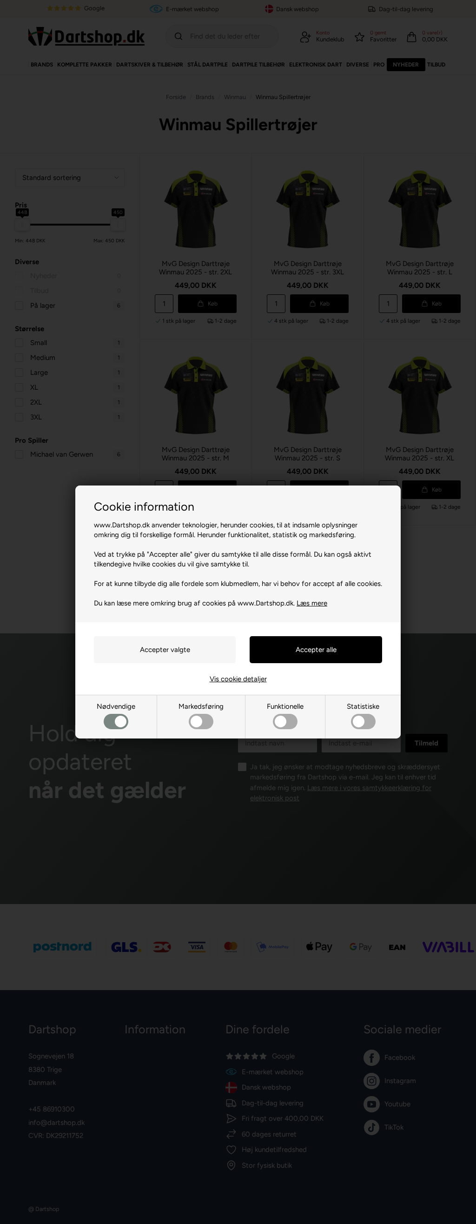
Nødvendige (116, 706)
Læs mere (312, 603)
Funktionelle (285, 706)
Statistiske (363, 706)
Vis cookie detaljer (238, 679)
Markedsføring (201, 706)
